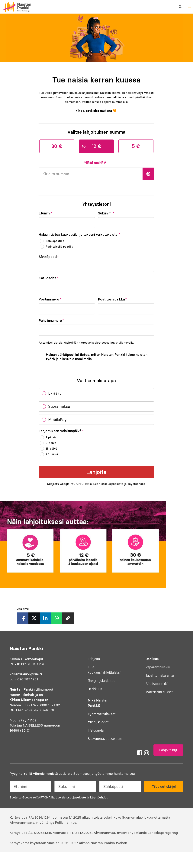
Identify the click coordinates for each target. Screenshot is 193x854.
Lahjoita (94, 659)
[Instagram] (146, 753)
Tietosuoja (96, 730)
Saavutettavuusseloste (105, 739)
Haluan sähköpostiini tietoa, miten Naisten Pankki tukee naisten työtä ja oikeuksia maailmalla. (96, 356)
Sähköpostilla (55, 241)
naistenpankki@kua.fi (26, 674)
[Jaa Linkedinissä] (45, 618)
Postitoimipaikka (112, 299)
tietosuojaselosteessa (94, 342)
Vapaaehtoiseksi (158, 667)
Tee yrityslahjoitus (101, 681)
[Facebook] (139, 753)
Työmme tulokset (102, 714)
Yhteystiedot (98, 722)
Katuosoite (49, 278)
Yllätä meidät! (95, 163)
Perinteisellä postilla (59, 246)
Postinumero (50, 299)
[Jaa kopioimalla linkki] (68, 618)
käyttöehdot (136, 484)
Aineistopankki (157, 684)
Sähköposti (49, 256)
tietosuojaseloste (111, 484)
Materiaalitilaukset (159, 692)
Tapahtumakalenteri (160, 675)
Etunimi (46, 213)
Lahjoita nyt (168, 750)
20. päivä (52, 454)
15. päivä (51, 448)
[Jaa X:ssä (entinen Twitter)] (34, 618)
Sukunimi (106, 213)
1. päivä (51, 437)
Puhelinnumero (51, 320)
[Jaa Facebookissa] (22, 618)
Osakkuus (95, 689)
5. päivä (51, 443)
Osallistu (152, 659)
